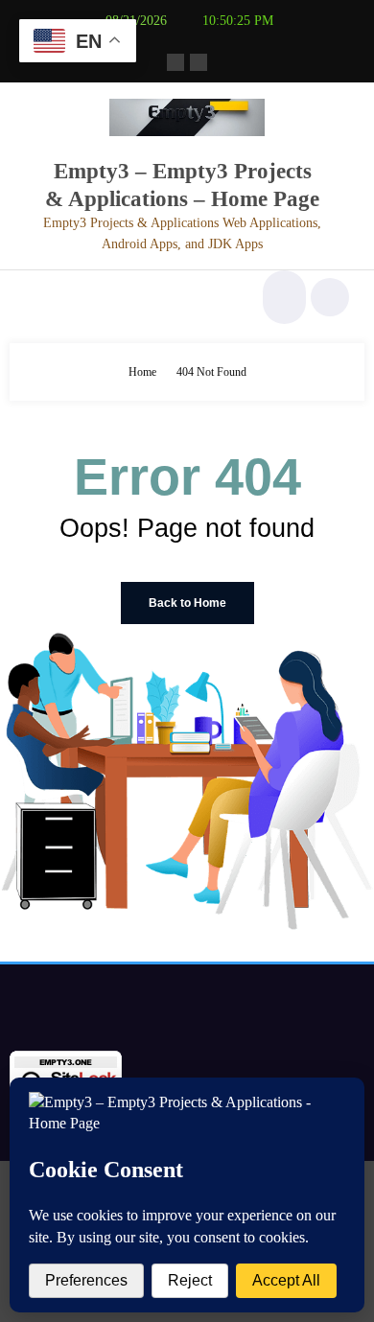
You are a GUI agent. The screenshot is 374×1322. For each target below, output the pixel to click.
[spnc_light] (330, 297)
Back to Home (187, 603)
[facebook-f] (175, 62)
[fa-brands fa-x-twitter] (198, 62)
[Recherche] (282, 297)
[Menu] (34, 297)
